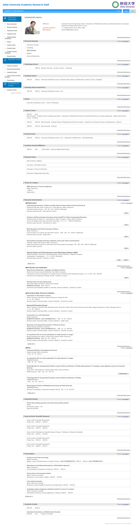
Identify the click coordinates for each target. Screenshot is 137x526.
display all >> (31, 263)
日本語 (126, 11)
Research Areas (11, 56)
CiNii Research (123, 373)
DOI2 (126, 260)
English (133, 11)
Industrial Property (12, 72)
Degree (9, 41)
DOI (126, 213)
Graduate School (11, 33)
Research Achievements (13, 69)
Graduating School (12, 30)
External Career (11, 48)
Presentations (11, 80)
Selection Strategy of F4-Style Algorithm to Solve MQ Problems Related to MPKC (52, 252)
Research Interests (12, 27)
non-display (125, 41)
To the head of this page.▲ (123, 37)
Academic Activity (12, 89)
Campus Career (11, 45)
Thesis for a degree (12, 65)
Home (118, 11)
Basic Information (12, 24)
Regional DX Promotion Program (37, 305)
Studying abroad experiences (10, 37)
